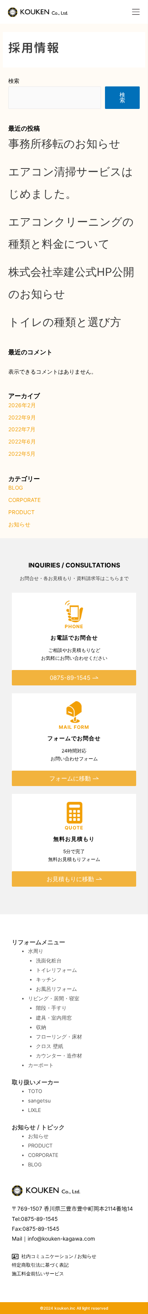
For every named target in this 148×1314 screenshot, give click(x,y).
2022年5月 (22, 454)
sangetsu (39, 1100)
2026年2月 (22, 405)
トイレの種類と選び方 (64, 322)
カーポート (41, 1065)
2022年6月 (22, 441)
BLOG (15, 488)
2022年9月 (22, 417)
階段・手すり (51, 1008)
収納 (41, 1027)
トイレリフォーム (56, 970)
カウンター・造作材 (59, 1055)
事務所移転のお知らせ (64, 143)
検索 (13, 81)
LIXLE (34, 1110)
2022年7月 (22, 429)
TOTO (35, 1091)
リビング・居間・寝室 (53, 998)
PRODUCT (21, 512)
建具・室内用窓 (54, 1018)
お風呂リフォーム (56, 989)
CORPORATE (24, 500)
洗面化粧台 (49, 960)
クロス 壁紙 (49, 1046)
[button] (136, 12)
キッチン (46, 979)
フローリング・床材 (59, 1036)
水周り (35, 951)
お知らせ (19, 524)
